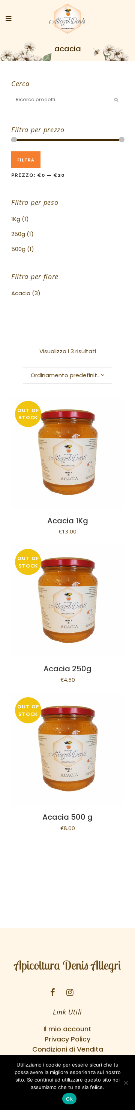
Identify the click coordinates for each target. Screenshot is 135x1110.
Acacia (20, 293)
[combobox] (67, 375)
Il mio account (68, 1029)
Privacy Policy (67, 1039)
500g (18, 249)
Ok (69, 1099)
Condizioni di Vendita (67, 1049)
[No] (125, 1082)
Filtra (25, 160)
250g (18, 234)
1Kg (15, 219)
